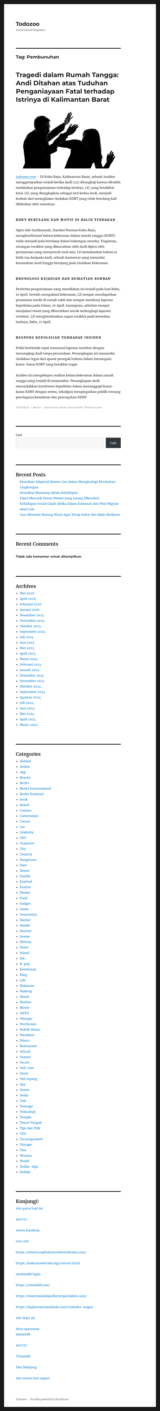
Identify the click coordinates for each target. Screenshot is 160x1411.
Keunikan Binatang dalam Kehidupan (49, 493)
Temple (25, 1117)
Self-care (27, 1068)
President (27, 1035)
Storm (24, 1090)
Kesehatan (28, 969)
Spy (22, 1084)
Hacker (25, 920)
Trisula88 (23, 1356)
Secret (24, 1062)
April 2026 (28, 599)
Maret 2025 (29, 659)
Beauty (25, 777)
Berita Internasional (35, 788)
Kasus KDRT (75, 407)
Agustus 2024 (30, 697)
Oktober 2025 (30, 626)
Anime (25, 766)
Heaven (25, 931)
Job (22, 958)
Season (25, 1057)
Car (22, 827)
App (23, 772)
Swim (24, 1095)
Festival (26, 882)
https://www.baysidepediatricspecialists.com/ (51, 1296)
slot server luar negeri (33, 1378)
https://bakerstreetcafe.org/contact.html (48, 1263)
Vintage (26, 1144)
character (27, 843)
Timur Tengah (31, 1123)
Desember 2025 (32, 615)
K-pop (25, 964)
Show (24, 1073)
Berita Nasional (32, 794)
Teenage (26, 1106)
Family (25, 876)
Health (25, 925)
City (23, 849)
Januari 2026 (30, 610)
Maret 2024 (29, 725)
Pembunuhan (93, 407)
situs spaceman (28, 1329)
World (24, 1161)
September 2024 (32, 692)
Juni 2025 (27, 642)
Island (24, 953)
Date (23, 865)
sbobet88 (23, 1334)
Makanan (27, 986)
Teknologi (28, 1112)
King (23, 975)
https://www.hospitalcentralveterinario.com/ (51, 1252)
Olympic (26, 1018)
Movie (24, 1008)
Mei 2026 (27, 593)
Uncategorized (31, 1139)
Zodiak (25, 1172)
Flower (25, 892)
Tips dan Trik (30, 1128)
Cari (19, 435)
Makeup (26, 991)
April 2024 (28, 719)
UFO (23, 1134)
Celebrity (27, 832)
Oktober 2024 (30, 686)
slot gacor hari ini (29, 1208)
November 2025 (32, 621)
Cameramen (29, 816)
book (24, 799)
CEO (23, 838)
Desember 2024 (32, 675)
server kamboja (28, 1230)
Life (23, 980)
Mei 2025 (27, 648)
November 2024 (32, 681)
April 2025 (28, 653)
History (25, 942)
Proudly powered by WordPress (49, 1399)
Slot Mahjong (26, 1367)
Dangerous (28, 860)
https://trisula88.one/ (33, 1285)
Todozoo (27, 24)
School (25, 1051)
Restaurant (28, 1046)
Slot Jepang (28, 1079)
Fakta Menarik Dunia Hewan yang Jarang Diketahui (59, 498)
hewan (25, 936)
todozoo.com (26, 177)
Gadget (25, 903)
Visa (23, 1150)
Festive (25, 887)
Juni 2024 (27, 708)
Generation (28, 914)
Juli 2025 (26, 637)
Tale (23, 1101)
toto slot (22, 1241)
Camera (25, 810)
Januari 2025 (29, 670)
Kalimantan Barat (55, 407)
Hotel (24, 947)
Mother (25, 1002)
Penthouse (28, 1024)
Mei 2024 (27, 714)
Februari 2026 (31, 604)
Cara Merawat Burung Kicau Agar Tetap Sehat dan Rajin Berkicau (70, 515)
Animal (25, 761)
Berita (37, 407)
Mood (24, 997)
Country (26, 854)
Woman (26, 1155)
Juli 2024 (26, 703)
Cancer (25, 821)
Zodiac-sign (29, 1166)
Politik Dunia (30, 1029)
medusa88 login (28, 1274)
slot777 (21, 1219)
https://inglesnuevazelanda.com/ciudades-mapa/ (54, 1307)
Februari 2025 (30, 664)
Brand (24, 805)
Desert (25, 871)
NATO (24, 1013)
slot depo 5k (25, 1318)
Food (24, 898)
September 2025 (32, 632)
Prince (24, 1040)
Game (24, 909)
